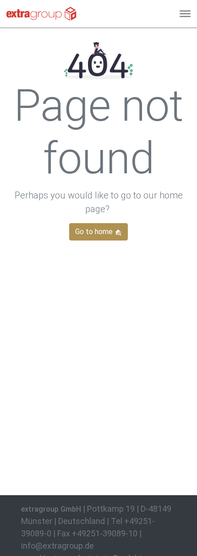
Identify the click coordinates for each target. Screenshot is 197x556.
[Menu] (185, 14)
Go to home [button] (95, 231)
